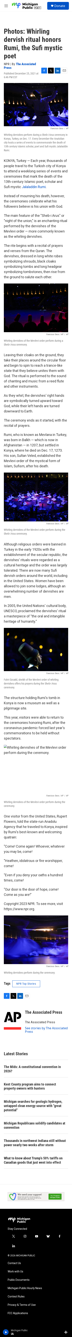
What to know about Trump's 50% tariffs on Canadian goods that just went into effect (33, 1160)
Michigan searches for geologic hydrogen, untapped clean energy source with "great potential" (33, 1105)
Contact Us (14, 1263)
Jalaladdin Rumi (34, 187)
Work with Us (15, 1271)
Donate (59, 6)
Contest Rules (16, 1296)
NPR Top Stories (26, 983)
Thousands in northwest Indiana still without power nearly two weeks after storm (35, 1143)
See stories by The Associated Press (46, 1030)
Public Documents (19, 1279)
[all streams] (67, 1332)
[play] (5, 1332)
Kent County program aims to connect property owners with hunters (30, 1086)
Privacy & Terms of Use (22, 1304)
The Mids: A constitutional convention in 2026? (32, 1069)
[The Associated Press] (12, 1018)
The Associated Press (20, 66)
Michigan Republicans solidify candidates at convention (34, 1125)
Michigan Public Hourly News (25, 1288)
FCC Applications (18, 1313)
